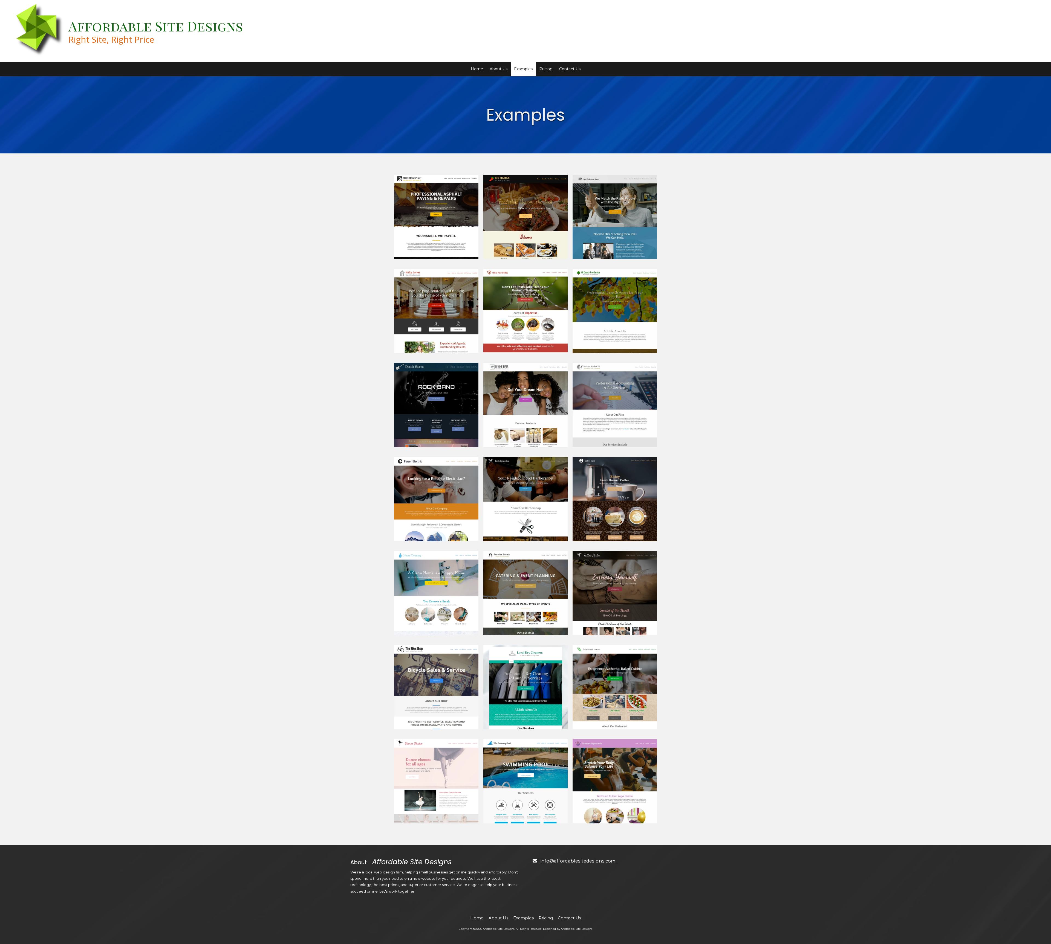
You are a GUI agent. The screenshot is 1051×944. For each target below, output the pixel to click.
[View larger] (436, 217)
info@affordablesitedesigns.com (578, 861)
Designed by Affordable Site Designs (567, 929)
